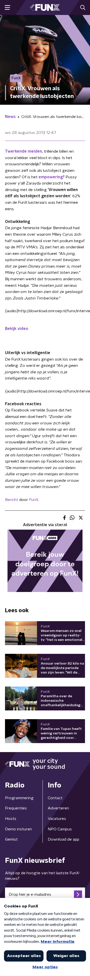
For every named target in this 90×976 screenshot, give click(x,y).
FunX (33, 500)
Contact (55, 798)
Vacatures (57, 819)
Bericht (11, 500)
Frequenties (16, 808)
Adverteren (58, 808)
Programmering (19, 798)
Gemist (11, 839)
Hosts (10, 819)
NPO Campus (60, 829)
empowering (50, 177)
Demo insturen (18, 829)
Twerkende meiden (23, 151)
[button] (7, 7)
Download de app (63, 839)
